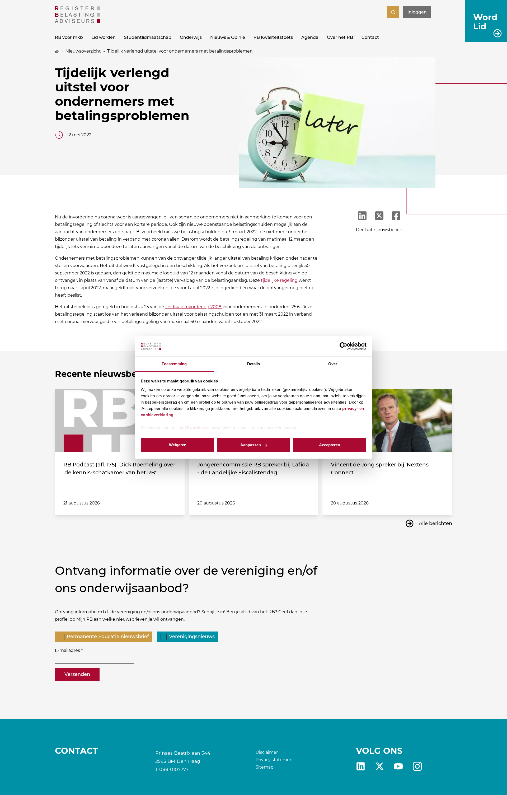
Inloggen (417, 12)
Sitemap (265, 767)
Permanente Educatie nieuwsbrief (108, 636)
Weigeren (177, 445)
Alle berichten (435, 523)
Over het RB (340, 37)
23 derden (194, 427)
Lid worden (103, 37)
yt (398, 766)
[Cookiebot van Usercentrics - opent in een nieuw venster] (343, 346)
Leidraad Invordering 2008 (193, 306)
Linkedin (360, 766)
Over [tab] (332, 363)
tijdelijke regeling (280, 280)
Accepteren (329, 445)
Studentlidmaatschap (147, 37)
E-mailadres (67, 650)
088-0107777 (174, 769)
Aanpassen (250, 445)
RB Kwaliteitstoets (273, 37)
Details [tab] (253, 363)
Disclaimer (267, 752)
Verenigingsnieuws (192, 636)
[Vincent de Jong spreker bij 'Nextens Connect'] (387, 420)
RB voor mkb (69, 37)
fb (417, 766)
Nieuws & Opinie (227, 37)
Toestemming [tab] (174, 363)
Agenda (309, 37)
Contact (370, 37)
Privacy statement (275, 759)
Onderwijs (191, 37)
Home (57, 51)
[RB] (77, 21)
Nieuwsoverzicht (83, 51)
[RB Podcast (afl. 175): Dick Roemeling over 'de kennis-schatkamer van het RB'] (120, 420)
